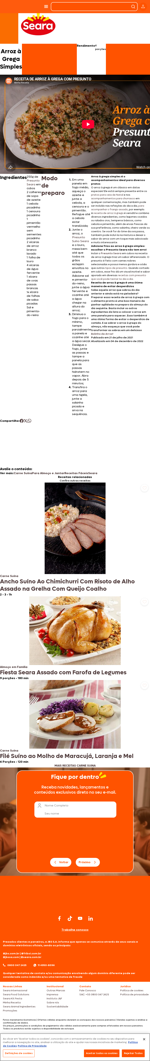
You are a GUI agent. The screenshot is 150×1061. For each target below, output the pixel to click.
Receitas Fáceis (76, 473)
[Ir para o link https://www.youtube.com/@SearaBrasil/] (80, 918)
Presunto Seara (33, 182)
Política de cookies (131, 990)
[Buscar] (133, 7)
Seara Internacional (15, 990)
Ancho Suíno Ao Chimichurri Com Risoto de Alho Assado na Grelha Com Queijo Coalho (67, 585)
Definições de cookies (19, 1053)
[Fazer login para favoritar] (144, 488)
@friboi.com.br (31, 953)
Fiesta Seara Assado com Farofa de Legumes (63, 672)
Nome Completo (56, 805)
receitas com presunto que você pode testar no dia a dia (118, 277)
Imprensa (52, 994)
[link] (75, 539)
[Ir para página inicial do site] (75, 907)
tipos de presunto (116, 268)
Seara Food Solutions (16, 994)
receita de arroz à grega (108, 213)
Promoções (10, 1010)
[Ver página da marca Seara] (38, 24)
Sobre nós (53, 1002)
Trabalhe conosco (75, 930)
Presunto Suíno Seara (80, 239)
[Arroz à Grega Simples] (32, 6)
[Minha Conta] (143, 7)
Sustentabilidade (57, 1006)
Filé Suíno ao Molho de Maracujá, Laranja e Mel (67, 756)
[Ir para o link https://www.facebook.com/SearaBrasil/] (59, 918)
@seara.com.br (31, 957)
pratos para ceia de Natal (107, 195)
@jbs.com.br (11, 953)
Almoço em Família (13, 667)
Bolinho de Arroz (101, 334)
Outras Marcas (56, 990)
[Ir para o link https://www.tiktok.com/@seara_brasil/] (70, 918)
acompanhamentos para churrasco (113, 198)
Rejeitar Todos (133, 1053)
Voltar (63, 862)
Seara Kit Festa (12, 998)
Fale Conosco (87, 990)
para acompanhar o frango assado (117, 207)
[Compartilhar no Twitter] (25, 421)
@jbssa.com (11, 957)
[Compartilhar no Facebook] (22, 421)
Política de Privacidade (32, 1045)
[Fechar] (144, 1039)
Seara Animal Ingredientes (19, 1006)
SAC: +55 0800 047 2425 (94, 994)
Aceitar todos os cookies (101, 1053)
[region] (75, 1047)
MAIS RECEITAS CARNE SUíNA (75, 765)
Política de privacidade (134, 994)
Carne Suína (23, 473)
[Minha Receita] (10, 6)
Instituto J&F (54, 998)
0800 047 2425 (17, 965)
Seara (92, 473)
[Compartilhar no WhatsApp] (29, 421)
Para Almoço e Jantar (48, 473)
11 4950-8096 (46, 965)
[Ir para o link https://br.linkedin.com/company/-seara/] (90, 918)
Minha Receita (12, 1002)
